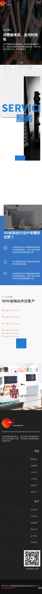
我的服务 (34, 459)
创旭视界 (34, 523)
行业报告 (34, 479)
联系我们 (34, 542)
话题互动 (34, 485)
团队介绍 (34, 529)
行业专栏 (34, 472)
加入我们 (34, 536)
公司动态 (34, 516)
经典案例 (34, 466)
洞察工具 (34, 492)
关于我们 (34, 510)
